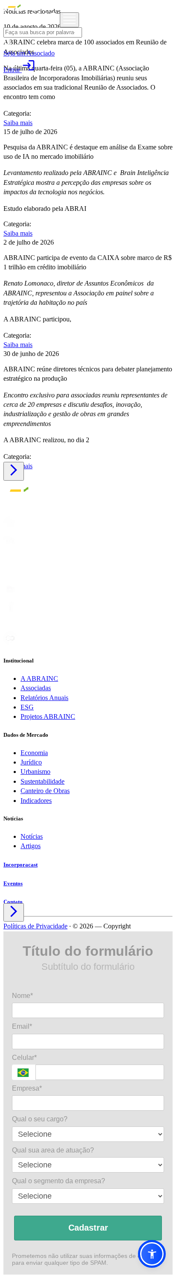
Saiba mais (17, 122)
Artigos (31, 845)
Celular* (24, 1057)
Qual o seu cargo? (39, 1119)
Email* (22, 1026)
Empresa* (27, 1088)
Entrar (19, 69)
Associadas (36, 688)
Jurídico (31, 762)
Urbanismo (35, 771)
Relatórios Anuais (44, 697)
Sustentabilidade (43, 781)
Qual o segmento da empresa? (58, 1181)
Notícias (32, 836)
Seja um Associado (29, 53)
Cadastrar (88, 1227)
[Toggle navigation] (69, 19)
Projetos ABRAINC (48, 716)
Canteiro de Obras (45, 790)
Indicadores (36, 800)
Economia (34, 752)
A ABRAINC (39, 678)
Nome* (22, 995)
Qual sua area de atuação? (53, 1150)
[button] (152, 1254)
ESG (27, 707)
